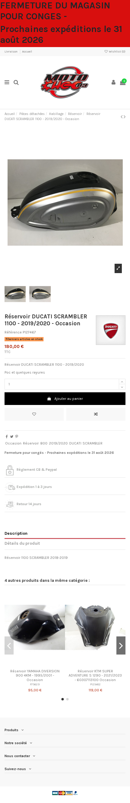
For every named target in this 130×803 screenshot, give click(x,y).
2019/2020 (58, 443)
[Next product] (124, 116)
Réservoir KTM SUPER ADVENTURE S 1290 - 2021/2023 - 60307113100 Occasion (95, 675)
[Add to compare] (95, 414)
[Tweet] (11, 437)
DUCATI (75, 443)
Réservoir (31, 443)
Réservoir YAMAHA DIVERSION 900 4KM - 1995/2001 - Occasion (35, 675)
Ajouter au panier (68, 399)
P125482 (95, 684)
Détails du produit (22, 543)
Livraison (11, 51)
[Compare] (34, 664)
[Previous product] (122, 116)
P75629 (35, 684)
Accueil (27, 51)
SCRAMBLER (92, 443)
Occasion (13, 443)
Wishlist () (116, 51)
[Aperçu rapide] (42, 664)
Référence (13, 332)
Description (16, 533)
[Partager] (7, 437)
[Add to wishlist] (34, 414)
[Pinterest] (16, 437)
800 (43, 443)
